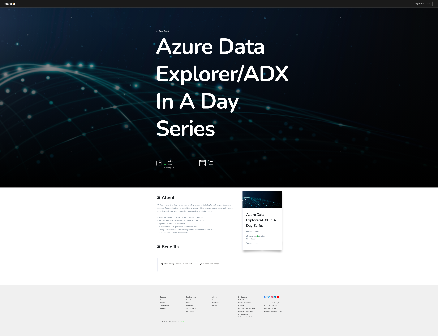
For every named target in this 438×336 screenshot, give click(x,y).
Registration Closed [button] (422, 4)
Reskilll (182, 322)
